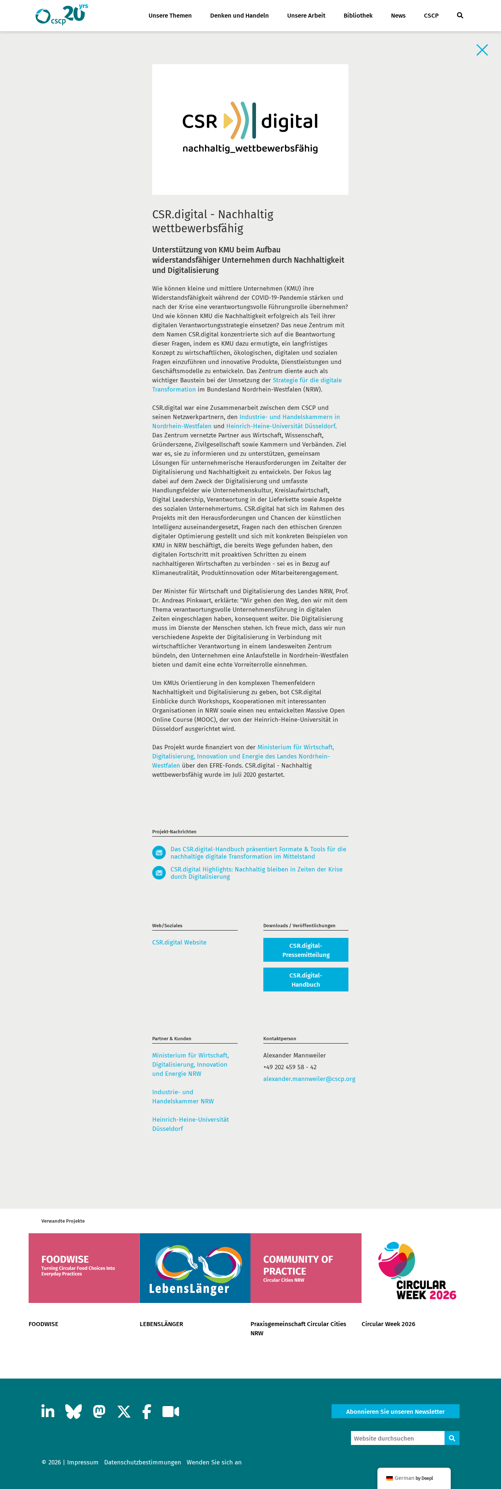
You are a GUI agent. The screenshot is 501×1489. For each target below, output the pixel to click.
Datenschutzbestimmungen (142, 1462)
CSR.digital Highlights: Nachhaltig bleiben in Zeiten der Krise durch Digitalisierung (257, 873)
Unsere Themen (170, 15)
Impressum (83, 1462)
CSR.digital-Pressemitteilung (306, 950)
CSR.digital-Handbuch (305, 980)
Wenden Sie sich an (214, 1462)
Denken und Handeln (239, 15)
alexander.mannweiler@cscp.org (306, 1079)
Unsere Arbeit (306, 15)
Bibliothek (358, 15)
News (398, 15)
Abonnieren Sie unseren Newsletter (395, 1412)
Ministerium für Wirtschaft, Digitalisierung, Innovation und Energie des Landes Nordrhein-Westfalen (243, 756)
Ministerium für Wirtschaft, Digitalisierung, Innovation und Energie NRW (190, 1065)
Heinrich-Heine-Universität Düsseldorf (280, 426)
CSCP (431, 15)
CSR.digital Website (179, 942)
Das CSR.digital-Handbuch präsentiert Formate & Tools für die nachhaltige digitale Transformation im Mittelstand (258, 853)
